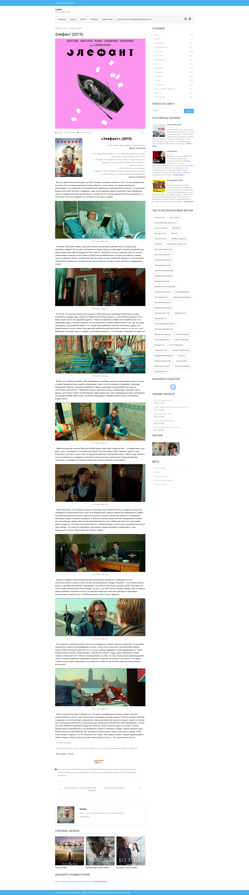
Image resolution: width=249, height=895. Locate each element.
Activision (159, 217)
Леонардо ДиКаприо (163, 329)
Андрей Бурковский (163, 276)
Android (157, 39)
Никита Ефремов (161, 340)
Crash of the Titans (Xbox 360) (167, 427)
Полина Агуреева (82, 772)
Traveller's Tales (178, 239)
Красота (158, 93)
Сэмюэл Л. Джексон (180, 350)
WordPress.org (160, 484)
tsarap (59, 132)
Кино (73, 19)
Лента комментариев (163, 480)
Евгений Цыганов (162, 302)
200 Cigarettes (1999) (175, 180)
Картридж (180, 313)
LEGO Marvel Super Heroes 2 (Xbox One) (171, 407)
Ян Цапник (62, 775)
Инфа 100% (107, 19)
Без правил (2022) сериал (126, 868)
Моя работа (159, 97)
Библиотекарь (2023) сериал (97, 868)
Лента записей (160, 476)
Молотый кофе (182, 334)
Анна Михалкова (161, 281)
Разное (93, 19)
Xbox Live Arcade (162, 255)
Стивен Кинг (160, 350)
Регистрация (159, 468)
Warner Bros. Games (176, 244)
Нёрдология (159, 59)
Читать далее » (179, 175)
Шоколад (181, 361)
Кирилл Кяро (160, 318)
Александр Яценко (162, 265)
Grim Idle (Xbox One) (163, 414)
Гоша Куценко (161, 297)
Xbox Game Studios (163, 249)
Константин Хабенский (164, 324)
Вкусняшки (159, 84)
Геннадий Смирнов (97, 769)
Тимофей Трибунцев (163, 355)
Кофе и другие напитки (164, 88)
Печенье (159, 345)
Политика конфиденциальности (134, 19)
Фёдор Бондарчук (162, 361)
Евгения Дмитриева (114, 769)
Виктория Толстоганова (164, 286)
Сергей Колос (95, 772)
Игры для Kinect (161, 313)
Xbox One (158, 55)
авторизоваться (100, 881)
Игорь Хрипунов (130, 769)
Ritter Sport (160, 233)
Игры (83, 19)
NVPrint (176, 228)
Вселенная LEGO (162, 292)
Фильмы (87, 132)
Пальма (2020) (61, 868)
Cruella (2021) (172, 151)
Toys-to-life (160, 239)
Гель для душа (182, 292)
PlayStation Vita (160, 47)
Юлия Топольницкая (127, 772)
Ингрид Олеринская (66, 772)
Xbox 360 (158, 51)
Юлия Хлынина (182, 366)
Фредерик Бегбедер (109, 772)
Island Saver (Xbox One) (164, 420)
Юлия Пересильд (162, 366)
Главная (62, 19)
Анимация (158, 68)
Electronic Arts (160, 228)
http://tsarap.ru (85, 817)
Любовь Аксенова (162, 334)
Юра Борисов (160, 371)
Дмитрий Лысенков (182, 297)
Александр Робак (162, 260)
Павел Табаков (181, 340)
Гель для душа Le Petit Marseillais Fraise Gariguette (80, 789)
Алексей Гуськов (64, 769)
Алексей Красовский (80, 769)
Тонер (181, 355)
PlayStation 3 (159, 43)
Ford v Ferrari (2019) (174, 125)
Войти (157, 472)
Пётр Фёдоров (176, 345)
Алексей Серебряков (163, 270)
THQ (174, 233)
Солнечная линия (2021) (114, 788)
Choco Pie (174, 217)
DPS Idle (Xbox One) (162, 400)
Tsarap (58, 9)
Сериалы (158, 72)
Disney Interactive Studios (165, 223)
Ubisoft (158, 244)
